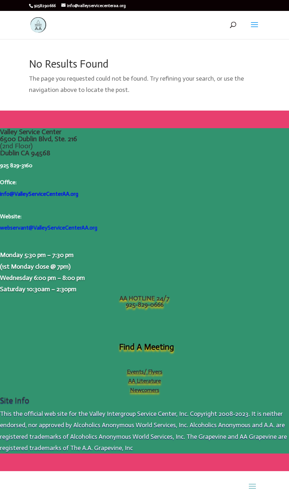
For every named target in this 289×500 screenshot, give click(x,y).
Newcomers (144, 390)
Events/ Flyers (144, 371)
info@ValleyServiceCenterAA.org (39, 193)
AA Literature (144, 380)
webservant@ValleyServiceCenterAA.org (48, 227)
